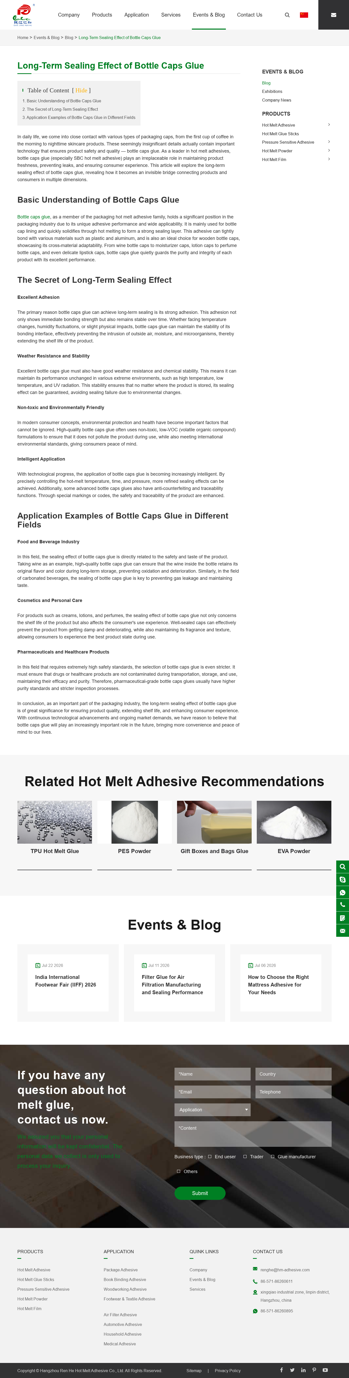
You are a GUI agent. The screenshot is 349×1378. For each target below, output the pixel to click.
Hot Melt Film (274, 159)
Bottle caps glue (33, 216)
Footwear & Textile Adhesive (129, 1299)
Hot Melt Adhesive (278, 125)
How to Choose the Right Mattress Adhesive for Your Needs (278, 984)
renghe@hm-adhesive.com (285, 1270)
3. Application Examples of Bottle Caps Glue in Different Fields (78, 117)
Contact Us (249, 15)
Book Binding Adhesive (125, 1279)
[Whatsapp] (342, 892)
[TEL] (342, 905)
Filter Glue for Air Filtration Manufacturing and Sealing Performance (172, 984)
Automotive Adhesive (123, 1324)
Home (22, 37)
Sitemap (194, 1370)
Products (102, 15)
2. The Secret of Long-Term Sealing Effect (60, 109)
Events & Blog (209, 15)
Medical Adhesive (120, 1344)
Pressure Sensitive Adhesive (288, 142)
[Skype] (342, 866)
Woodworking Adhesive (125, 1289)
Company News (276, 100)
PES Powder (134, 851)
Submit (200, 1193)
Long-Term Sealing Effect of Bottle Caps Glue (120, 37)
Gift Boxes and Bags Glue (214, 851)
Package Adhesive (121, 1270)
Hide (81, 90)
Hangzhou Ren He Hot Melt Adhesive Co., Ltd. (82, 1370)
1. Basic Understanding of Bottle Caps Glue (61, 101)
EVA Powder (294, 851)
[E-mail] (342, 930)
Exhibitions (272, 91)
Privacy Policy (228, 1370)
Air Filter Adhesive (120, 1314)
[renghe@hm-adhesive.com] (333, 15)
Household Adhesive (123, 1334)
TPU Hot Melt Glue (55, 851)
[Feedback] (342, 918)
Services (171, 15)
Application (136, 15)
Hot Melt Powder (277, 151)
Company (69, 15)
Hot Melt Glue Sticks (280, 133)
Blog (69, 37)
